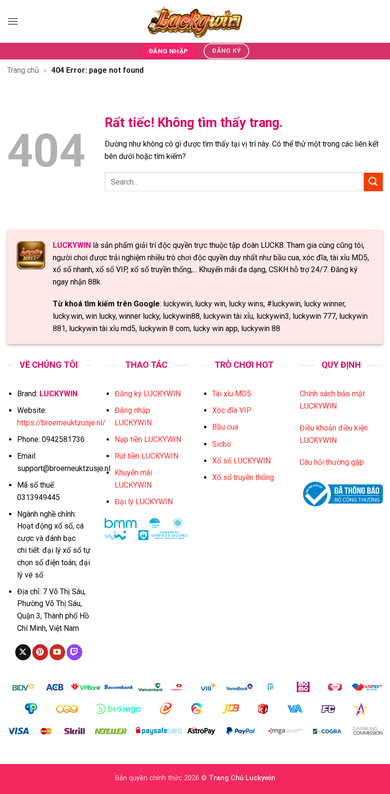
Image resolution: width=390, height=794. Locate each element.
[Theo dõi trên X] (23, 652)
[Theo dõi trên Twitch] (74, 652)
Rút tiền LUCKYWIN (146, 456)
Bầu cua (225, 426)
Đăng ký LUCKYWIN (148, 393)
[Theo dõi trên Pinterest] (40, 652)
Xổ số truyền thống (243, 477)
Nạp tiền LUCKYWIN (148, 439)
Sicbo (221, 444)
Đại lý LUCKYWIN (144, 501)
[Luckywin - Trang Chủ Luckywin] (195, 21)
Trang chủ (23, 70)
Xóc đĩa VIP (232, 410)
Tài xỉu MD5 (231, 393)
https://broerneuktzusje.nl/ (61, 422)
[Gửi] (373, 182)
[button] (13, 21)
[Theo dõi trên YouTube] (57, 652)
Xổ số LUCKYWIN (241, 460)
